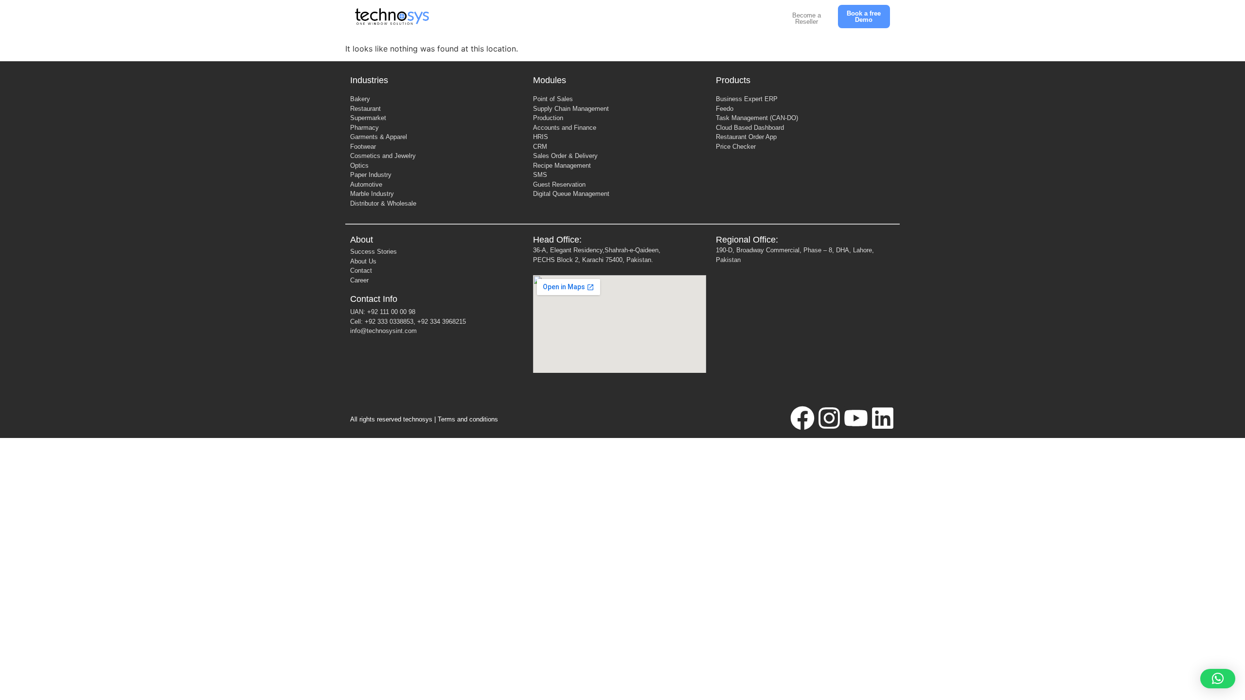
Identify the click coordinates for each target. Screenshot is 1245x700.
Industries (369, 80)
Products (733, 80)
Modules (549, 80)
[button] (1217, 678)
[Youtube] (856, 418)
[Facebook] (802, 418)
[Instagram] (829, 418)
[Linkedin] (883, 418)
